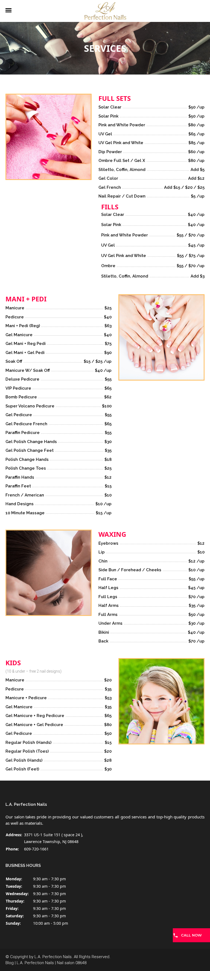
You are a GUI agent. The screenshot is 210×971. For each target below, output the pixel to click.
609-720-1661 (36, 849)
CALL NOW (191, 935)
